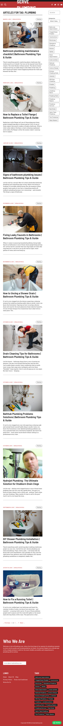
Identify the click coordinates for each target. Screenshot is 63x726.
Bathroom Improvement (53, 28)
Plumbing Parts (53, 96)
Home (5, 677)
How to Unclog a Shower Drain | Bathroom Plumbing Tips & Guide (20, 295)
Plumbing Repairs (52, 100)
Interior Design (53, 68)
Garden (51, 51)
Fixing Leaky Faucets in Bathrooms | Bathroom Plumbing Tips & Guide (22, 236)
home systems (53, 60)
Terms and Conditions (21, 679)
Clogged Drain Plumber (53, 32)
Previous (6, 623)
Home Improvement (53, 55)
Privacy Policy (7, 679)
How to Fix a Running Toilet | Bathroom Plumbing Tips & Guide (20, 601)
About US (11, 677)
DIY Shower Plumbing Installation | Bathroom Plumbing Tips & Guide (21, 540)
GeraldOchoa (17, 19)
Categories (52, 18)
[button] (5, 5)
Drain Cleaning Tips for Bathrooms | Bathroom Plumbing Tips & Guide (22, 355)
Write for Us (7, 682)
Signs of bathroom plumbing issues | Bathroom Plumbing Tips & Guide (22, 176)
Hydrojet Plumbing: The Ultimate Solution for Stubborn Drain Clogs (21, 482)
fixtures (51, 48)
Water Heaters (53, 120)
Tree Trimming (53, 117)
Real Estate (52, 109)
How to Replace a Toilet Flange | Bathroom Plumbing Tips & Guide (20, 116)
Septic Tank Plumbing (52, 113)
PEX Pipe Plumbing (52, 80)
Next (22, 623)
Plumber (51, 84)
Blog (17, 677)
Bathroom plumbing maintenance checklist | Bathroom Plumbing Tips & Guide (22, 54)
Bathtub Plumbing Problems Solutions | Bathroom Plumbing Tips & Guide (22, 417)
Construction (53, 37)
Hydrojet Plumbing (52, 64)
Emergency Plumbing (52, 44)
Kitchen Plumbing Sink (53, 72)
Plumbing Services (52, 104)
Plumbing (39, 19)
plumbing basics (52, 91)
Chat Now (58, 722)
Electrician (52, 40)
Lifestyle (51, 76)
